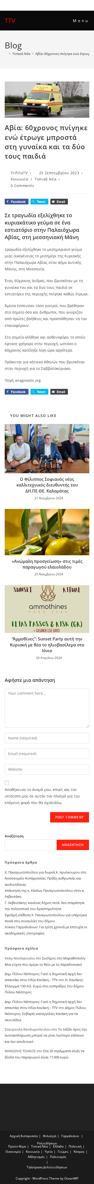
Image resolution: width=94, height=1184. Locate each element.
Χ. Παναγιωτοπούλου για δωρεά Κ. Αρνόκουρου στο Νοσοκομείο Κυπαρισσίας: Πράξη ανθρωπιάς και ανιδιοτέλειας (45, 878)
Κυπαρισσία (29, 1136)
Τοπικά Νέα (45, 179)
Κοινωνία (19, 179)
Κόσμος (79, 1151)
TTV (10, 20)
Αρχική (15, 1136)
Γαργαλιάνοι (70, 1136)
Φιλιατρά (49, 1136)
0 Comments (22, 185)
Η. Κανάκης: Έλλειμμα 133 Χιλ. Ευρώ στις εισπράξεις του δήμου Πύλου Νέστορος (44, 985)
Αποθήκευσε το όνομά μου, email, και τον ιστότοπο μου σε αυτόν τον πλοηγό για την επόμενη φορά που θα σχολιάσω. (42, 796)
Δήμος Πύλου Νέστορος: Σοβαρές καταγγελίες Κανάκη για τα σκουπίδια (45, 1013)
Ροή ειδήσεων (47, 1143)
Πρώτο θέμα (17, 1146)
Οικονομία (13, 1151)
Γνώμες (63, 1151)
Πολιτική (75, 1146)
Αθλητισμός (36, 1157)
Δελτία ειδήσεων (55, 1167)
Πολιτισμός (58, 1157)
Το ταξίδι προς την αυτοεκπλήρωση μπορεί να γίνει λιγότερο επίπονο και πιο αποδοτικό (46, 1035)
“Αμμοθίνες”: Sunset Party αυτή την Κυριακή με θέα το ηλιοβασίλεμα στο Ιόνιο (47, 644)
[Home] (6, 53)
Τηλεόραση (35, 1167)
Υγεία (48, 1151)
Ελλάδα (58, 1146)
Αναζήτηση (14, 836)
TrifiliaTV (19, 172)
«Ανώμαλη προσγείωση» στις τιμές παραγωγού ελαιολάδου (47, 564)
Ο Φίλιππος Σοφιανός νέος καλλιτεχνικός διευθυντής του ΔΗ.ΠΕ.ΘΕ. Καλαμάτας (47, 485)
